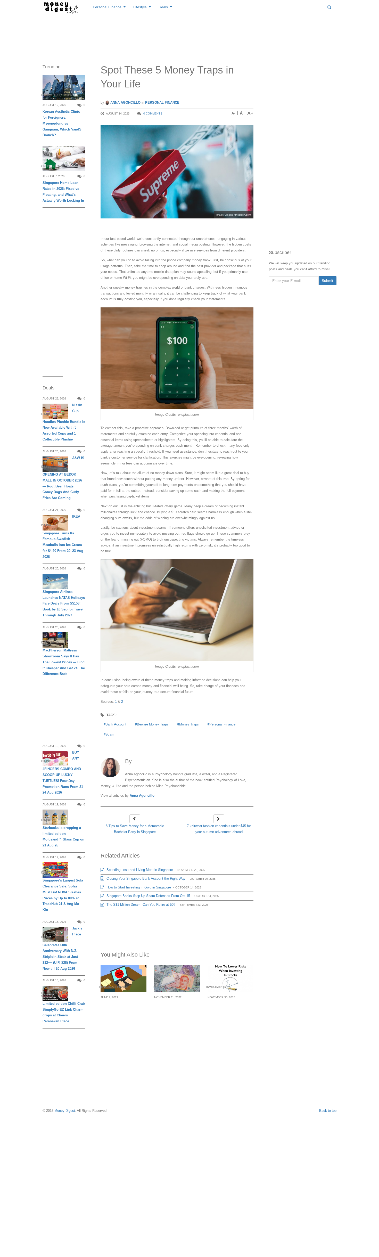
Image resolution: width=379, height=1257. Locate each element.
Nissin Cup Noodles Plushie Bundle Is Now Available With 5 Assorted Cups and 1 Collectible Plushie (64, 422)
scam (109, 734)
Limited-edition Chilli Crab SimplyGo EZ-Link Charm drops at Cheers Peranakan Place (64, 1012)
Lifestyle (140, 7)
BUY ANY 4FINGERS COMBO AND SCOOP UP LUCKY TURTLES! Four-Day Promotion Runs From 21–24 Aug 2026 (64, 772)
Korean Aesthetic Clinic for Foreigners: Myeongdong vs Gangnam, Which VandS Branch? (62, 123)
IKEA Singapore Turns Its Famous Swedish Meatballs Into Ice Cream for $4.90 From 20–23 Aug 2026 (63, 536)
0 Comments (152, 113)
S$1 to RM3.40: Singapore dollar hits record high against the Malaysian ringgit (177, 1012)
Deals (163, 7)
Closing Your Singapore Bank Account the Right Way (145, 878)
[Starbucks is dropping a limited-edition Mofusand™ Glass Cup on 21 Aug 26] (55, 817)
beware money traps (153, 724)
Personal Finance (107, 7)
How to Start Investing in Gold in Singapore (138, 887)
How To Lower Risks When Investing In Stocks (228, 1009)
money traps (189, 724)
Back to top (327, 1111)
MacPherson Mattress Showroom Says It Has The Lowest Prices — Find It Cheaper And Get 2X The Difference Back (64, 662)
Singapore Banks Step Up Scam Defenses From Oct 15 (147, 896)
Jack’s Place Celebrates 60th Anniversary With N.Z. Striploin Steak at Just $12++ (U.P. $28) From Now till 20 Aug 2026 (62, 948)
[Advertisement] (189, 33)
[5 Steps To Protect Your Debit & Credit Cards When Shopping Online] (123, 978)
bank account (115, 724)
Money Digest (64, 1111)
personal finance (222, 724)
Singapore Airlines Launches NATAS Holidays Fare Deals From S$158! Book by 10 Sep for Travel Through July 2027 (64, 603)
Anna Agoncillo (125, 102)
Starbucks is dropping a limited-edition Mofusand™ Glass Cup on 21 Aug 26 (63, 836)
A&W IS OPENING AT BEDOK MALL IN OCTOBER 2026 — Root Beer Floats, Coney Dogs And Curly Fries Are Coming (63, 478)
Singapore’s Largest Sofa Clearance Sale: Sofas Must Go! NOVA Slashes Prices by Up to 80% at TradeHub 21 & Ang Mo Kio (63, 895)
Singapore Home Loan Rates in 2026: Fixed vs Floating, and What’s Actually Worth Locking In (63, 191)
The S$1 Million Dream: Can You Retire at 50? (140, 905)
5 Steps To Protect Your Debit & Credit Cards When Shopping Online (123, 1012)
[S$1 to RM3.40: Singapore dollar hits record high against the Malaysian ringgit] (177, 978)
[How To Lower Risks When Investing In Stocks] (230, 978)
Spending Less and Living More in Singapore (139, 870)
